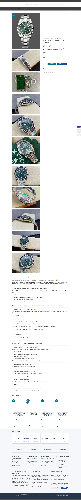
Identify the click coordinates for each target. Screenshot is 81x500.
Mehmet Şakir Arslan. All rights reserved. (46, 494)
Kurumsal (29, 8)
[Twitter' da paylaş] (46, 72)
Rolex (52, 38)
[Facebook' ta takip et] (13, 495)
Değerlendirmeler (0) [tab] (25, 277)
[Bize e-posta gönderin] (22, 495)
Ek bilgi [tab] (18, 277)
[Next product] (65, 14)
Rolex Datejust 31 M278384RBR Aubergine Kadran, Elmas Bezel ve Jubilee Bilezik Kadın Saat (47, 413)
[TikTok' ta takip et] (18, 495)
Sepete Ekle (52, 63)
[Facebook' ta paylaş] (44, 72)
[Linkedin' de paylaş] (52, 72)
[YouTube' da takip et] (28, 495)
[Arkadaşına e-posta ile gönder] (48, 72)
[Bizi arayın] (24, 495)
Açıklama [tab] (14, 277)
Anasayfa (14, 8)
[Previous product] (67, 14)
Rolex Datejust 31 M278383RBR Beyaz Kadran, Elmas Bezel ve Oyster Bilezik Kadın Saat (62, 413)
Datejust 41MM (58, 38)
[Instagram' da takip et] (16, 495)
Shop (49, 38)
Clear (15, 426)
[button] (65, 5)
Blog (33, 8)
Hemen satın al (62, 63)
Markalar (19, 8)
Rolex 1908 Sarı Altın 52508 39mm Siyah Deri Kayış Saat (33, 413)
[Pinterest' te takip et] (26, 495)
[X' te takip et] (20, 495)
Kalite (44, 57)
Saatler (24, 8)
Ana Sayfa (45, 38)
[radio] (57, 55)
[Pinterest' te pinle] (50, 72)
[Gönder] (64, 5)
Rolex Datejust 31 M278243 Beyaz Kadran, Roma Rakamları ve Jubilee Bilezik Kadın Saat (19, 413)
